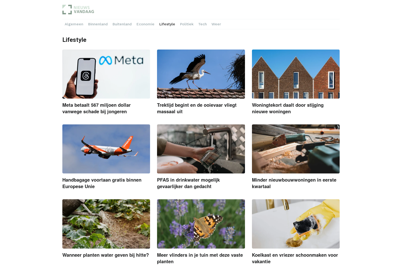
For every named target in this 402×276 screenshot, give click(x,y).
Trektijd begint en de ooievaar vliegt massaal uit (197, 108)
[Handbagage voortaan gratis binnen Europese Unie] (106, 148)
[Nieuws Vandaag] (100, 9)
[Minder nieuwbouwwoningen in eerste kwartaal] (296, 148)
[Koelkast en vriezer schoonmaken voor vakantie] (296, 223)
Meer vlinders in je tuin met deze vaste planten (200, 258)
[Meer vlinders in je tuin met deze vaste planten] (201, 223)
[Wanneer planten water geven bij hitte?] (106, 223)
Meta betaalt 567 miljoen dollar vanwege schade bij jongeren (96, 108)
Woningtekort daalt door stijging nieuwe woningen (288, 108)
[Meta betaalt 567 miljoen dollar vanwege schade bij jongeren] (106, 74)
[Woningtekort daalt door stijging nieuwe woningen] (296, 74)
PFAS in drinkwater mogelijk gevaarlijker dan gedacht (188, 183)
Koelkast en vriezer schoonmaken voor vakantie (295, 258)
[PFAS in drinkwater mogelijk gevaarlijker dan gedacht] (201, 148)
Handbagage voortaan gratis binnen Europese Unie (101, 183)
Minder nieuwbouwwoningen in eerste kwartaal (294, 183)
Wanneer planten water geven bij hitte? (105, 254)
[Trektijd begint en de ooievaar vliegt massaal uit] (201, 74)
